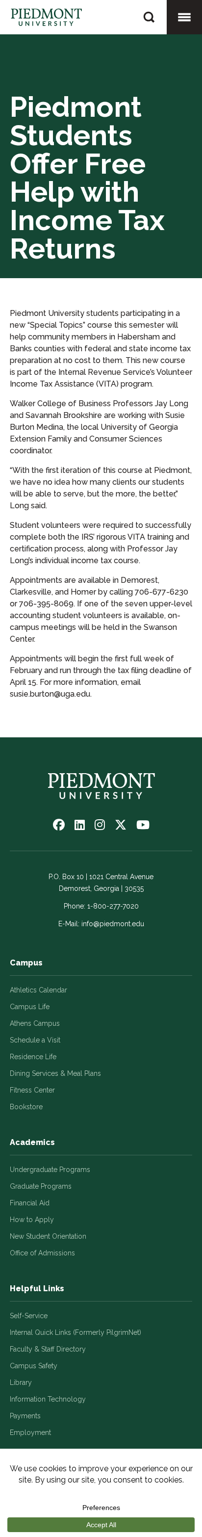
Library (21, 1382)
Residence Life (33, 1057)
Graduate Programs (41, 1186)
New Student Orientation (48, 1236)
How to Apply (32, 1220)
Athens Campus (35, 1023)
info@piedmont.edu (112, 924)
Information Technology (48, 1399)
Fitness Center (32, 1090)
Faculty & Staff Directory (48, 1349)
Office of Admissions (42, 1253)
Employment (30, 1432)
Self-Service (29, 1316)
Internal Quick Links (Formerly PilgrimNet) (75, 1332)
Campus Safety (33, 1366)
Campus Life (30, 1007)
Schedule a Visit (35, 1040)
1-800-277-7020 (113, 906)
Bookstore (26, 1107)
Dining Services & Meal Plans (55, 1073)
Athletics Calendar (38, 990)
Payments (25, 1416)
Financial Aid (30, 1203)
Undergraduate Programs (50, 1169)
